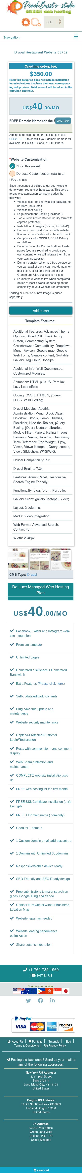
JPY (66, 991)
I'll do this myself (28, 166)
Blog (68, 1041)
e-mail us (44, 975)
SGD (58, 991)
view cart (42, 1170)
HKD (49, 991)
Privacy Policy (57, 1045)
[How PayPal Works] (43, 1024)
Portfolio (36, 1041)
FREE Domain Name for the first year (38, 120)
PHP (41, 991)
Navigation (12, 37)
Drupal (32, 574)
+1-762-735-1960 (43, 969)
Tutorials (53, 1041)
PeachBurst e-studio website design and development (41, 7)
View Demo (63, 120)
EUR (33, 991)
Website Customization (28, 159)
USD (17, 991)
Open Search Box (36, 22)
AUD (25, 991)
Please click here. (51, 683)
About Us (17, 1041)
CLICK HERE (17, 139)
